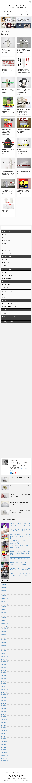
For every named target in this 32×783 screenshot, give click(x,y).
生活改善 (6, 262)
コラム (6, 319)
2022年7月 (4, 703)
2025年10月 (4, 604)
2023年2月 (4, 684)
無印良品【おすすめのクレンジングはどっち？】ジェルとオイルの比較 (23, 50)
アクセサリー (7, 250)
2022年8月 (4, 700)
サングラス (7, 240)
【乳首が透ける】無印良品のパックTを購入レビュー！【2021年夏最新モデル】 (23, 131)
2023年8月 (4, 667)
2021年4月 (4, 744)
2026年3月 (4, 593)
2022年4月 (4, 711)
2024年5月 (4, 642)
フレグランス (7, 288)
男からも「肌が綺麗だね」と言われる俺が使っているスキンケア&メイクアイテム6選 (8, 111)
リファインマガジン (16, 5)
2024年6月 (4, 640)
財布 (5, 247)
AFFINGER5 (25, 780)
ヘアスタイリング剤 (9, 294)
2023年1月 (4, 686)
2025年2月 (4, 618)
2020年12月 (4, 755)
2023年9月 (4, 664)
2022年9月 (4, 697)
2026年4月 (4, 590)
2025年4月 (4, 615)
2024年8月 (4, 634)
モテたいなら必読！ (9, 322)
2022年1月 (4, 719)
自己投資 (6, 259)
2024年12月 (4, 623)
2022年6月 (4, 706)
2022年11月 (4, 692)
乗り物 (6, 266)
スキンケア (7, 284)
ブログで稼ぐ (7, 269)
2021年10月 (4, 728)
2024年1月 (4, 653)
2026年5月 (4, 587)
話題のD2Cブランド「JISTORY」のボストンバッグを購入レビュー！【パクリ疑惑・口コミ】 (20, 541)
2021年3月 (4, 747)
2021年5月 (4, 741)
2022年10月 (4, 695)
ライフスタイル (8, 256)
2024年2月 (4, 651)
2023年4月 (4, 678)
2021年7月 (4, 736)
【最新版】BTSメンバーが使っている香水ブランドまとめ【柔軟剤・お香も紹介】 (20, 553)
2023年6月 (4, 673)
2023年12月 (4, 656)
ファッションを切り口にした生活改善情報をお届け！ (16, 778)
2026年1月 (4, 596)
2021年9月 (4, 730)
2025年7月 (4, 609)
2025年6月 (4, 612)
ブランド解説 (7, 253)
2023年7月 (4, 670)
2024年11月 (4, 626)
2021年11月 (4, 725)
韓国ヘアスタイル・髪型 (10, 307)
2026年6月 (4, 585)
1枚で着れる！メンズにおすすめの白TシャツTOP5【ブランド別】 (23, 151)
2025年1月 (4, 620)
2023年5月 (4, 675)
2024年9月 (4, 631)
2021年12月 (4, 722)
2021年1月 (4, 752)
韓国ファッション (8, 11)
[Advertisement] (16, 390)
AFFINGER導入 (8, 278)
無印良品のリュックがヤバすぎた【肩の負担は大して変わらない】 (8, 151)
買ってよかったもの (9, 316)
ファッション (7, 231)
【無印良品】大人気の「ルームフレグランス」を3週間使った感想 (8, 91)
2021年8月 (4, 733)
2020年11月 (4, 758)
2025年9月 (4, 607)
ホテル (6, 313)
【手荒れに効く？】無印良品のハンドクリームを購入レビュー (23, 171)
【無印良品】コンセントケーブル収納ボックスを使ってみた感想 (8, 71)
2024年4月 (4, 645)
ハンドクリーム (8, 291)
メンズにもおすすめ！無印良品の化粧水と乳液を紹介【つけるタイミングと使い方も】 (8, 192)
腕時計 (6, 243)
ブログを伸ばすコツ (9, 275)
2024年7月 (4, 637)
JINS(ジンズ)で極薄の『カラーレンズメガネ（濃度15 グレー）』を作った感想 (20, 536)
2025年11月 (4, 601)
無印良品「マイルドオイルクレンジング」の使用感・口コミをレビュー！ (8, 50)
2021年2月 (4, 750)
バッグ (6, 237)
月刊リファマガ (24, 14)
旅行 (8, 14)
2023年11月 (4, 659)
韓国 (5, 300)
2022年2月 (4, 717)
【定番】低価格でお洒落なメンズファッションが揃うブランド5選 (23, 192)
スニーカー (24, 11)
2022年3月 (4, 714)
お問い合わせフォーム (21, 772)
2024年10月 (4, 629)
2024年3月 (4, 648)
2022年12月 (4, 689)
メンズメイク (7, 297)
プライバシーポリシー (10, 772)
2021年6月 (4, 739)
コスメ (6, 281)
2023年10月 (4, 662)
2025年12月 (4, 598)
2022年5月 (4, 708)
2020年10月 (4, 761)
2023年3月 (4, 681)
